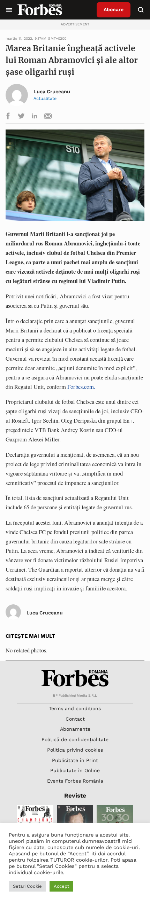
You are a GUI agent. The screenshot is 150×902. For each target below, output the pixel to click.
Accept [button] (61, 886)
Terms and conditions (75, 708)
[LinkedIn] (34, 117)
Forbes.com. (81, 387)
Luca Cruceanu (51, 92)
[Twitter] (21, 117)
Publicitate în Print (75, 760)
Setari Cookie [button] (27, 886)
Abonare (113, 9)
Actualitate (45, 98)
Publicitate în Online (75, 770)
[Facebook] (8, 117)
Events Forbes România (75, 781)
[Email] (47, 117)
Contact (75, 719)
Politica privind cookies (75, 750)
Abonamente (75, 729)
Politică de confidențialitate (75, 739)
